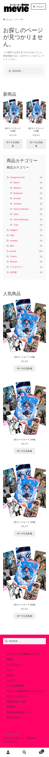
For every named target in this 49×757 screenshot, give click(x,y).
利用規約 (11, 706)
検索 (24, 752)
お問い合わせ (13, 717)
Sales (16, 214)
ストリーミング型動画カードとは (23, 653)
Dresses (17, 198)
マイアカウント (14, 664)
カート (10, 669)
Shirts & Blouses (21, 219)
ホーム (9, 19)
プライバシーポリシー (17, 696)
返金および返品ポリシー (19, 712)
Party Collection (21, 209)
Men (12, 245)
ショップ (11, 680)
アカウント (8, 752)
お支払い (11, 675)
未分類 (13, 272)
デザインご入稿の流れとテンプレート (25, 690)
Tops (16, 224)
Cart (38, 750)
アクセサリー (16, 267)
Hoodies (14, 240)
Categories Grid (17, 177)
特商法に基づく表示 (16, 701)
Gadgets (14, 230)
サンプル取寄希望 (15, 685)
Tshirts (13, 256)
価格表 (10, 659)
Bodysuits (18, 193)
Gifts (12, 235)
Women (13, 261)
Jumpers (18, 203)
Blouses (17, 187)
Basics (16, 182)
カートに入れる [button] (12, 144)
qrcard (13, 251)
